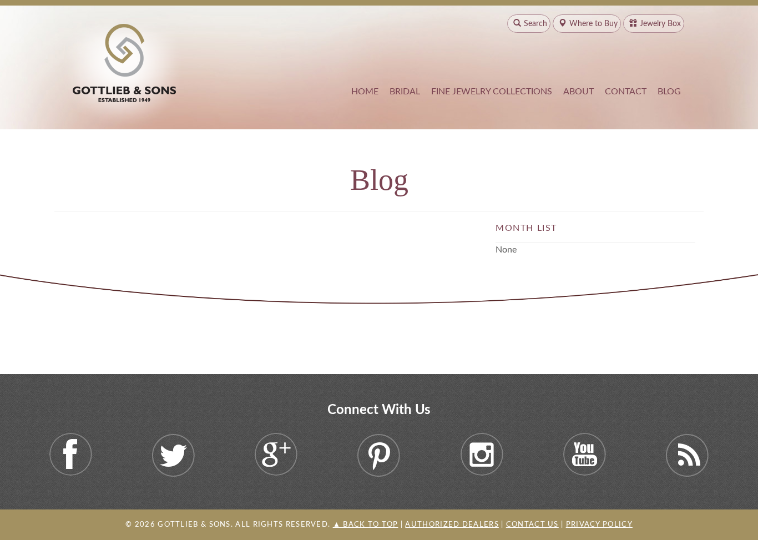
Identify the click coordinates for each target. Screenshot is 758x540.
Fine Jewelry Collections (491, 91)
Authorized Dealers (451, 524)
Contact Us (532, 524)
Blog (669, 91)
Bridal (405, 91)
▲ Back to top (365, 524)
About (578, 91)
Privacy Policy (599, 524)
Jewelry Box (660, 24)
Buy (593, 24)
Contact (625, 91)
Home (364, 91)
